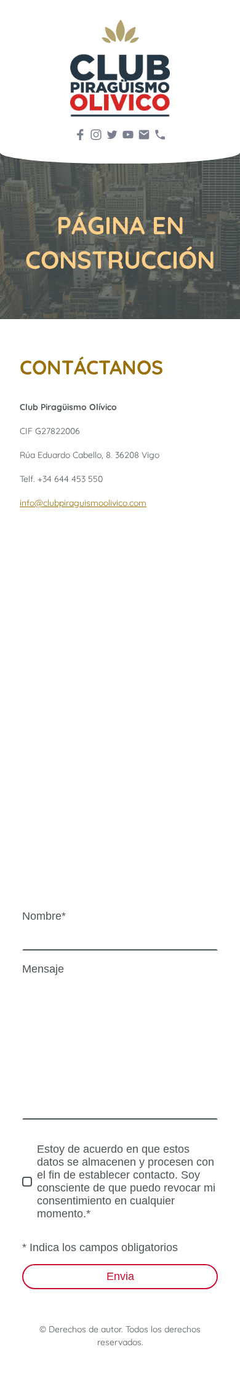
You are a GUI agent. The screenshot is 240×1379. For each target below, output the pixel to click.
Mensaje (43, 969)
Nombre (44, 916)
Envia (120, 1276)
